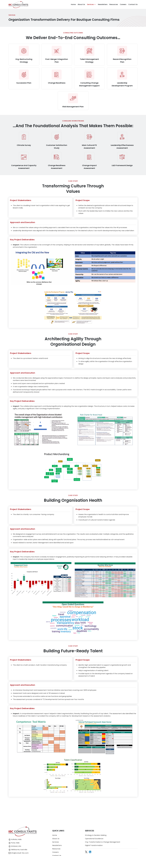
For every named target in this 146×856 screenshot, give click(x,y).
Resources (113, 4)
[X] (86, 852)
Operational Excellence (94, 838)
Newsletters (102, 4)
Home (73, 4)
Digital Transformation (94, 845)
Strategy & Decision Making (95, 835)
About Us (81, 4)
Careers (123, 4)
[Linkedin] (90, 852)
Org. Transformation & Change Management (102, 842)
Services (90, 4)
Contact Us (133, 4)
